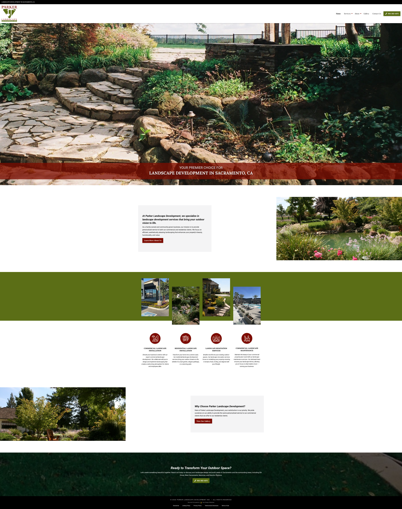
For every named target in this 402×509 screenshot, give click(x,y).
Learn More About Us (152, 240)
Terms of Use (225, 505)
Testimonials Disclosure (211, 505)
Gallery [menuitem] (366, 14)
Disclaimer (176, 505)
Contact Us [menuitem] (376, 14)
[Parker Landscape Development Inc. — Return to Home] (33, 14)
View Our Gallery (203, 421)
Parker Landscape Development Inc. (194, 500)
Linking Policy (186, 505)
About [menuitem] (357, 14)
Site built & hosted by (201, 502)
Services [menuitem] (347, 14)
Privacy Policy (198, 505)
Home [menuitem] (338, 14)
